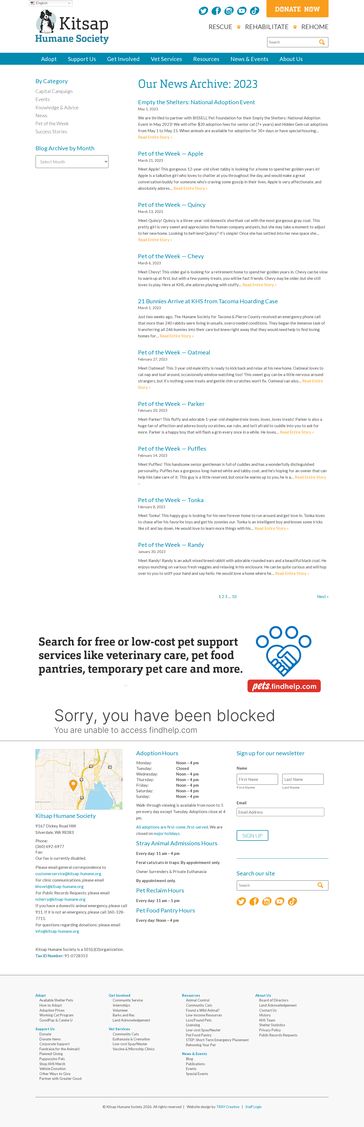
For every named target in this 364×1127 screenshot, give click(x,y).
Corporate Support (54, 1044)
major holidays (167, 833)
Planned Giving (51, 1054)
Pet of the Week (52, 123)
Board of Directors (273, 1000)
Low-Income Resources (204, 1015)
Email (241, 802)
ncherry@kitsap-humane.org (60, 899)
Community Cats (126, 1034)
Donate (45, 1034)
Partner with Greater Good (60, 1078)
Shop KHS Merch (52, 1064)
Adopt (49, 58)
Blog (189, 1059)
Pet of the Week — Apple (170, 153)
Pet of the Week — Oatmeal (174, 352)
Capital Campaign (53, 91)
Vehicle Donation (52, 1069)
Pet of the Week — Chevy (171, 256)
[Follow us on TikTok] (254, 11)
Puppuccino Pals (52, 1059)
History (265, 1015)
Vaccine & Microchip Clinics (134, 1049)
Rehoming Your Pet (201, 1045)
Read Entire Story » (155, 137)
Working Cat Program (56, 1015)
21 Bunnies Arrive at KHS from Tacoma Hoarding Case (208, 301)
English (41, 3)
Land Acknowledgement (131, 1020)
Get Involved (123, 58)
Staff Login (253, 1107)
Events (42, 99)
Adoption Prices (51, 1010)
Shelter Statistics (272, 1025)
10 (234, 596)
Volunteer (120, 1010)
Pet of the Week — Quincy (171, 204)
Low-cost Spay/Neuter (130, 1044)
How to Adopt (50, 1005)
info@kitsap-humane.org (57, 931)
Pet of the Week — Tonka (171, 499)
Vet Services (166, 58)
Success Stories (51, 131)
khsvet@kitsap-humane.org (59, 886)
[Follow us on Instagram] (229, 11)
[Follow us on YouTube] (241, 11)
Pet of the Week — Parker (171, 403)
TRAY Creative (227, 1107)
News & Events (249, 58)
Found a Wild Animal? (203, 1010)
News (41, 115)
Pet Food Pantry (199, 1035)
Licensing (193, 1025)
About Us (291, 58)
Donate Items (50, 1039)
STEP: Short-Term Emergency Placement (217, 1040)
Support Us (82, 58)
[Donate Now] (297, 8)
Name (242, 768)
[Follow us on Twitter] (203, 11)
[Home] (72, 38)
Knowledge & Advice (57, 107)
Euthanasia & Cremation (131, 1039)
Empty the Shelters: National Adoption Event (196, 102)
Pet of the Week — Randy (171, 544)
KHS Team (267, 1020)
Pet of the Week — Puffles (172, 448)
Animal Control (197, 1000)
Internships (121, 1005)
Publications (195, 1064)
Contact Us (268, 1010)
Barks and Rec (124, 1015)
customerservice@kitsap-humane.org (68, 873)
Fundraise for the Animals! (59, 1049)
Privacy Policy (270, 1030)
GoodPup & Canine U (55, 1020)
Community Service (128, 1000)
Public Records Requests (278, 1035)
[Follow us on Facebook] (216, 11)
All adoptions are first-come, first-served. (172, 827)
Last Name (291, 787)
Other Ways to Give (54, 1074)
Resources (206, 58)
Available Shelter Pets (56, 1000)
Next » (323, 596)
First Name (246, 787)
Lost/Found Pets (199, 1020)
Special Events (197, 1074)
